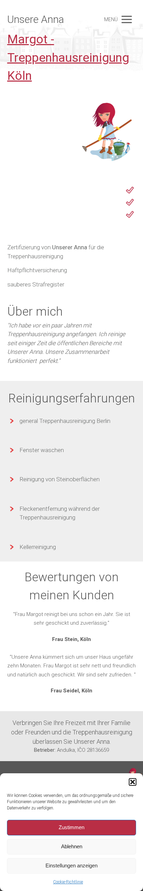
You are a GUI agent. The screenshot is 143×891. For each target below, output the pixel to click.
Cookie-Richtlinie (68, 882)
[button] (132, 781)
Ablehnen (71, 846)
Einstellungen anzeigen (71, 865)
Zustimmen (71, 827)
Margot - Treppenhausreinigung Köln (68, 57)
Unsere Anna (35, 19)
